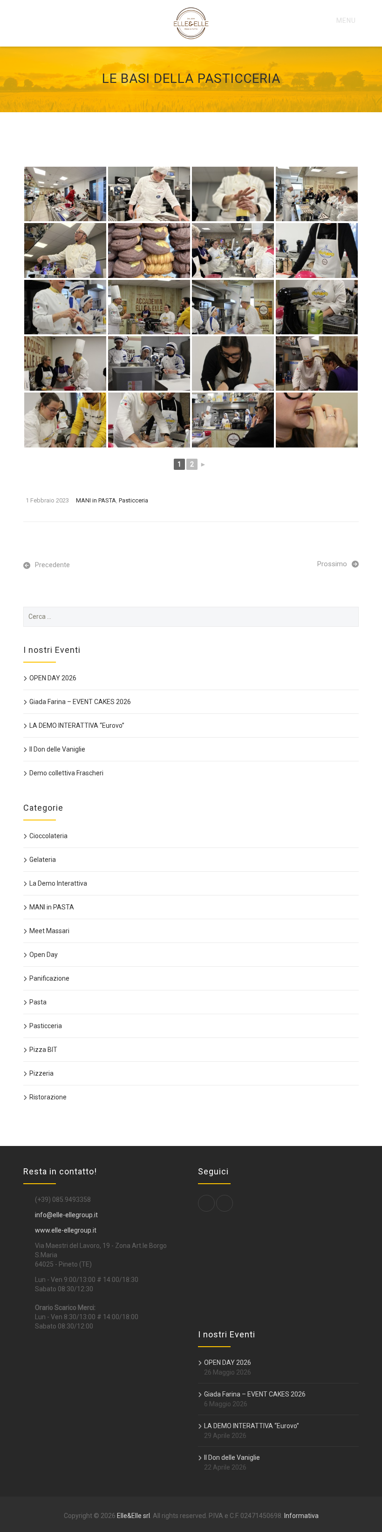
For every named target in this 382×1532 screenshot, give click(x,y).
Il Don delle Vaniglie (57, 749)
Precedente (52, 565)
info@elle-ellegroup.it (66, 1215)
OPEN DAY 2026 (52, 678)
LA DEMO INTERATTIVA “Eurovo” (76, 725)
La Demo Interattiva (58, 883)
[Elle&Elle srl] (191, 23)
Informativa (301, 1515)
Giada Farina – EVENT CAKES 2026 (80, 701)
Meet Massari (49, 931)
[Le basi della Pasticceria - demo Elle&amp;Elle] (65, 194)
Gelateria (42, 859)
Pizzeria (41, 1073)
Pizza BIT (43, 1049)
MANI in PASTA (96, 500)
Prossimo (332, 564)
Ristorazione (48, 1097)
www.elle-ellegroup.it (65, 1230)
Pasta (38, 1002)
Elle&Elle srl (133, 1515)
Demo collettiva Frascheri (66, 773)
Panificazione (49, 978)
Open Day (43, 954)
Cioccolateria (48, 836)
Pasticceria (133, 500)
